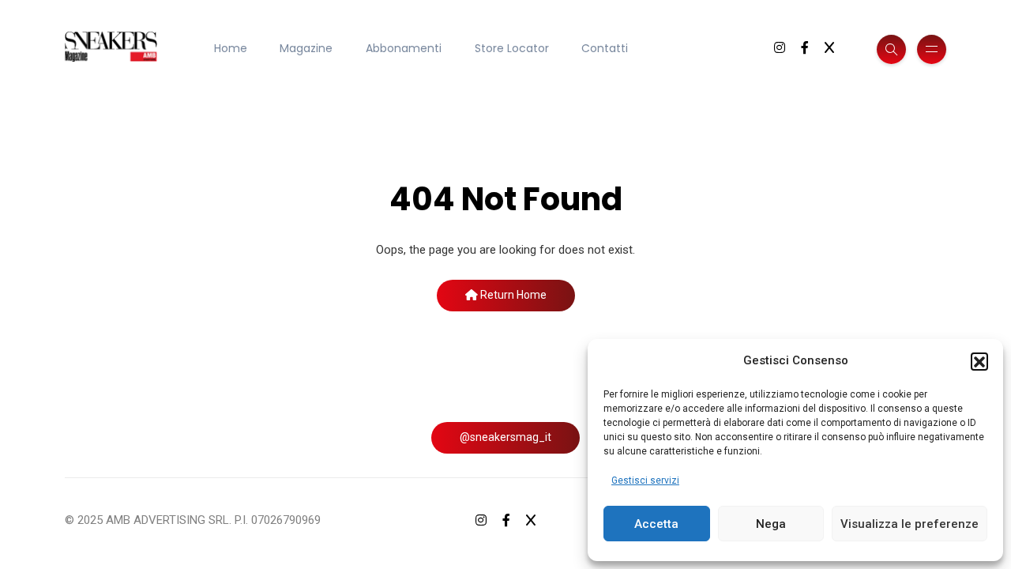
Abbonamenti (404, 48)
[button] (979, 361)
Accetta (656, 524)
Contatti (604, 48)
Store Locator (512, 48)
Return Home (512, 294)
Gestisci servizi (645, 480)
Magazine (306, 48)
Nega (771, 524)
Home (230, 48)
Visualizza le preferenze (909, 524)
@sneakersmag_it (505, 437)
